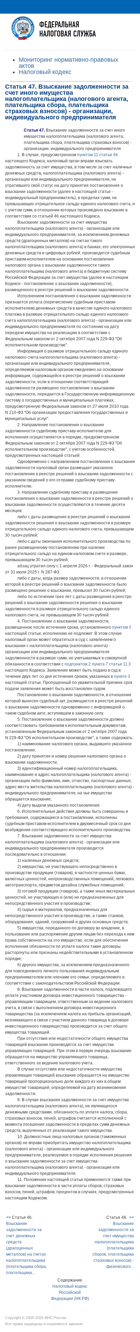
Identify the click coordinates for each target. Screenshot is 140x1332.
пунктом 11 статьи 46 (97, 154)
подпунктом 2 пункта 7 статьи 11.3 (98, 664)
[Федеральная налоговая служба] (70, 32)
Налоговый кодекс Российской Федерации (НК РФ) (70, 1292)
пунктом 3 (121, 627)
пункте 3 (122, 676)
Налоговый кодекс (45, 72)
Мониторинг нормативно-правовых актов (68, 62)
